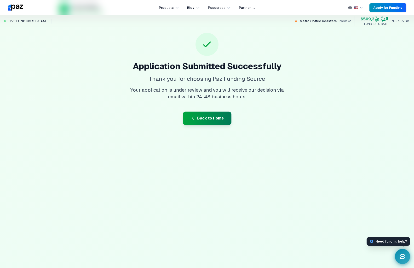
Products (166, 8)
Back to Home (210, 118)
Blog (191, 8)
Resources (216, 8)
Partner (247, 8)
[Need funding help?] (402, 256)
